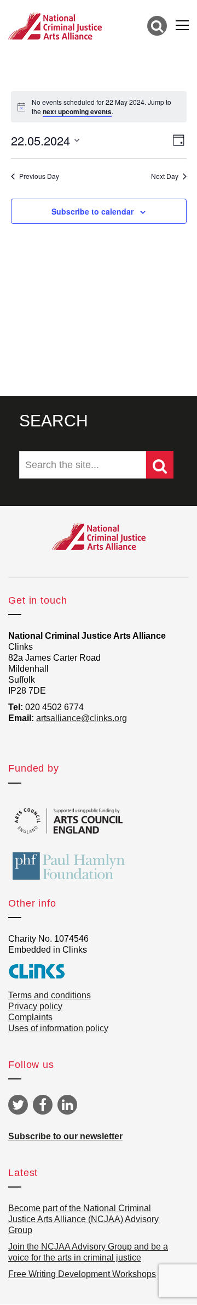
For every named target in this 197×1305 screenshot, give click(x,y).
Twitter (18, 1105)
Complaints (30, 1017)
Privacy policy (35, 1006)
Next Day (164, 176)
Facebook (43, 1105)
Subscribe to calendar (92, 211)
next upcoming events (77, 111)
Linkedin (67, 1105)
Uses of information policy (58, 1028)
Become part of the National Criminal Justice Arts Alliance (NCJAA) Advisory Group (83, 1219)
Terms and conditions (49, 995)
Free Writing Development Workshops (82, 1274)
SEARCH (53, 421)
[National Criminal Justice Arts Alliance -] (55, 25)
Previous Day (39, 176)
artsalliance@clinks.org (81, 718)
